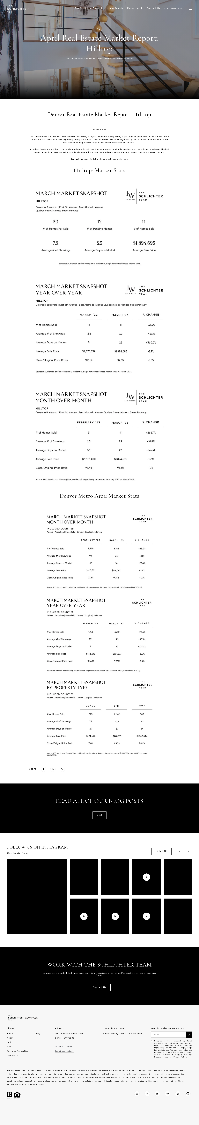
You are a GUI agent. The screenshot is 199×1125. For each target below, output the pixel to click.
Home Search (115, 8)
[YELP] (177, 1093)
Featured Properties (17, 1051)
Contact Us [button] (99, 987)
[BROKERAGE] (188, 1093)
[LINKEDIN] (157, 1093)
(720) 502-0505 (173, 9)
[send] (189, 1035)
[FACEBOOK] (147, 1093)
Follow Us (161, 851)
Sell (9, 1042)
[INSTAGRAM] (137, 1093)
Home (10, 1033)
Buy (9, 1047)
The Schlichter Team (87, 8)
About (10, 1038)
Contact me (77, 159)
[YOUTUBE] (167, 1093)
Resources (133, 8)
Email (157, 1035)
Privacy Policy (180, 1057)
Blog (99, 815)
